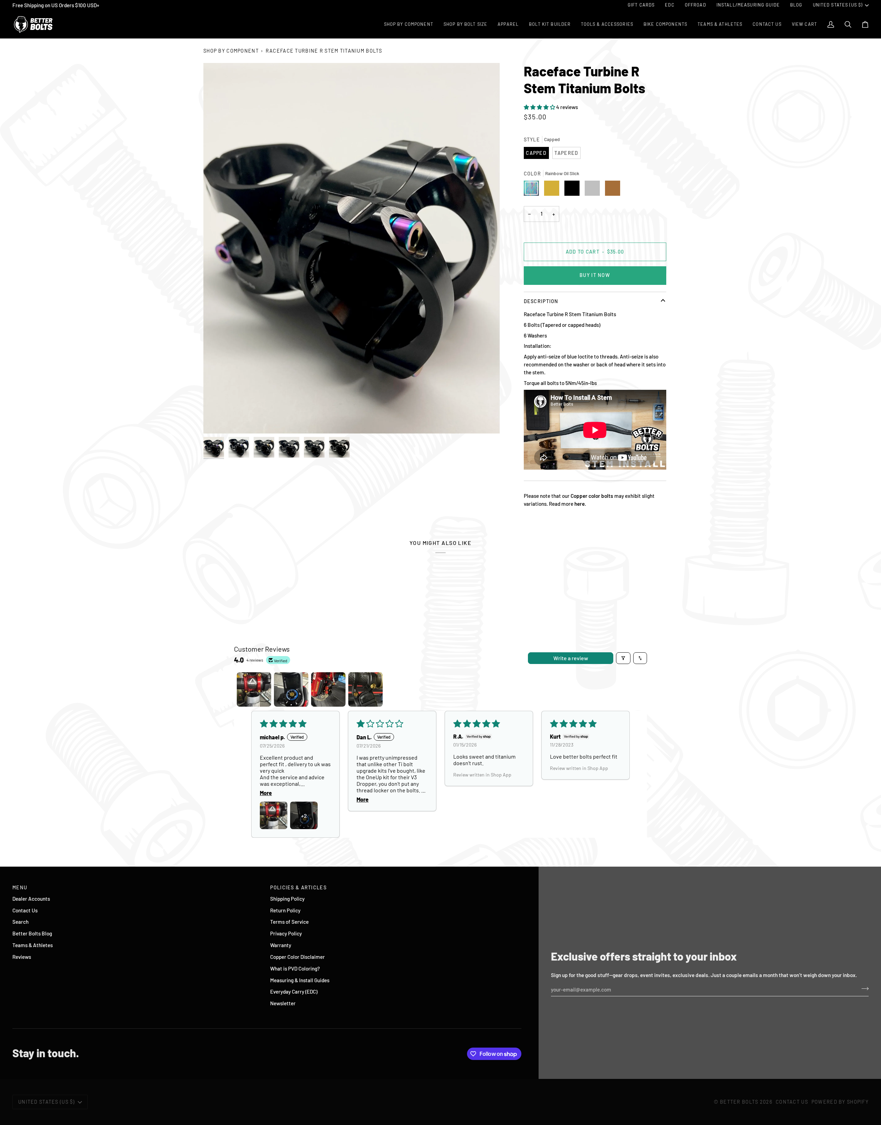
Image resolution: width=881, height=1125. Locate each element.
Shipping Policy (287, 899)
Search (20, 922)
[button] (540, 107)
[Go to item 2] (291, 689)
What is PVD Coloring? (295, 968)
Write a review (570, 658)
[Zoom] (351, 248)
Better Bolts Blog (32, 933)
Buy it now (595, 275)
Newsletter (283, 1003)
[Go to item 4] (365, 689)
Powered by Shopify (840, 1102)
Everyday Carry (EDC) (293, 991)
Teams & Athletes (32, 945)
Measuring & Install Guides (299, 980)
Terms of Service (289, 922)
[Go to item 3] (328, 689)
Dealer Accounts (31, 899)
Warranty (280, 945)
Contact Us (25, 910)
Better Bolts (739, 1102)
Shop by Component (231, 51)
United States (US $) (838, 5)
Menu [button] (19, 887)
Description (541, 301)
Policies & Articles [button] (298, 887)
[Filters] (623, 658)
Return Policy (285, 910)
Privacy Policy (286, 933)
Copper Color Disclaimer (297, 957)
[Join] (863, 988)
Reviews (21, 957)
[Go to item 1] (254, 689)
